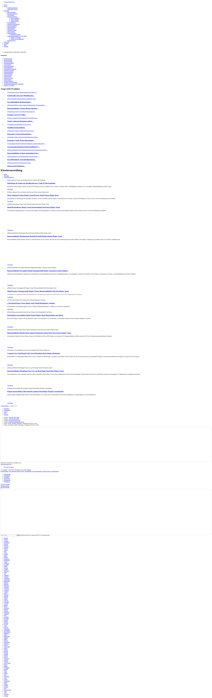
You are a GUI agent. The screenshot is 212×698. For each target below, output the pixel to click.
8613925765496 (5, 487)
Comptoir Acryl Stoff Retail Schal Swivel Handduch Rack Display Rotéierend (33, 353)
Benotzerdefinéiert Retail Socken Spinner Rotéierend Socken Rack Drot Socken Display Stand (39, 333)
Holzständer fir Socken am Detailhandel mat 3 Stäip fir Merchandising (31, 183)
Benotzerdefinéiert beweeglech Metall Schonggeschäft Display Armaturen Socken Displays (37, 271)
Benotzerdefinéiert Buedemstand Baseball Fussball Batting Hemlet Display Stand (34, 236)
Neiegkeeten (7, 410)
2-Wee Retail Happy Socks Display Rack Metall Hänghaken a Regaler (31, 303)
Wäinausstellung (11, 27)
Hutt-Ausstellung (15, 18)
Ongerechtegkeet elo (6, 464)
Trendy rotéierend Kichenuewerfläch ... (20, 121)
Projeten (6, 43)
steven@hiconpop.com (14, 420)
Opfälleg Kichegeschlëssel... (16, 127)
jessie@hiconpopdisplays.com (16, 422)
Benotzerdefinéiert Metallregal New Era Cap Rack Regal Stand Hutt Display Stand (35, 371)
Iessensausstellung (12, 25)
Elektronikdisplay (11, 33)
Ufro (8, 189)
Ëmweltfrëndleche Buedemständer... (19, 102)
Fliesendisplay (11, 28)
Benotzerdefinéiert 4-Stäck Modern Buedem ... (23, 108)
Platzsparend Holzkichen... (16, 166)
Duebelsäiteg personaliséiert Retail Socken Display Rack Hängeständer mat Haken (35, 315)
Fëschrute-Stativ (11, 12)
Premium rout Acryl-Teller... (16, 115)
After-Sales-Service (12, 9)
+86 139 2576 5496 (14, 419)
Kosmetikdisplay (11, 22)
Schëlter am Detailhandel (17, 39)
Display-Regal (46, 471)
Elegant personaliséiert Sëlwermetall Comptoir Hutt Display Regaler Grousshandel (35, 391)
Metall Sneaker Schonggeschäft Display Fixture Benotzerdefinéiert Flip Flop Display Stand (38, 291)
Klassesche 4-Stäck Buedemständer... (19, 134)
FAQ (5, 413)
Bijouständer (28, 471)
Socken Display (15, 21)
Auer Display (10, 15)
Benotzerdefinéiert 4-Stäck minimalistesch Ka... (23, 153)
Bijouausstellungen (37, 471)
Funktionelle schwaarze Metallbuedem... (21, 95)
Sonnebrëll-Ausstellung (13, 24)
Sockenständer (55, 471)
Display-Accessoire (16, 37)
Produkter (6, 10)
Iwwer (5, 6)
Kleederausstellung (12, 16)
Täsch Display (11, 31)
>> (10, 406)
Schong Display (15, 19)
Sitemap (29, 470)
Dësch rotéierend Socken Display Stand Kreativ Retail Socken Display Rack (33, 195)
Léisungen (6, 42)
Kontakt (6, 46)
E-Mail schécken (5, 486)
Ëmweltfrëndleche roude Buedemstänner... (21, 159)
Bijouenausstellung (12, 13)
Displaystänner (4, 471)
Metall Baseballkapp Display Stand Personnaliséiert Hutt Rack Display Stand (33, 207)
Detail (11, 189)
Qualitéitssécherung (12, 8)
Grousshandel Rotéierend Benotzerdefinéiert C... (23, 147)
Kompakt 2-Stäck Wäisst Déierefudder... (21, 140)
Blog (5, 45)
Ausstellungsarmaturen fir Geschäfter (17, 36)
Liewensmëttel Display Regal (16, 471)
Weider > (7, 406)
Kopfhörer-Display (16, 34)
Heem (5, 5)
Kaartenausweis (11, 40)
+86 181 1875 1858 (14, 417)
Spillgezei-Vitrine (11, 30)
